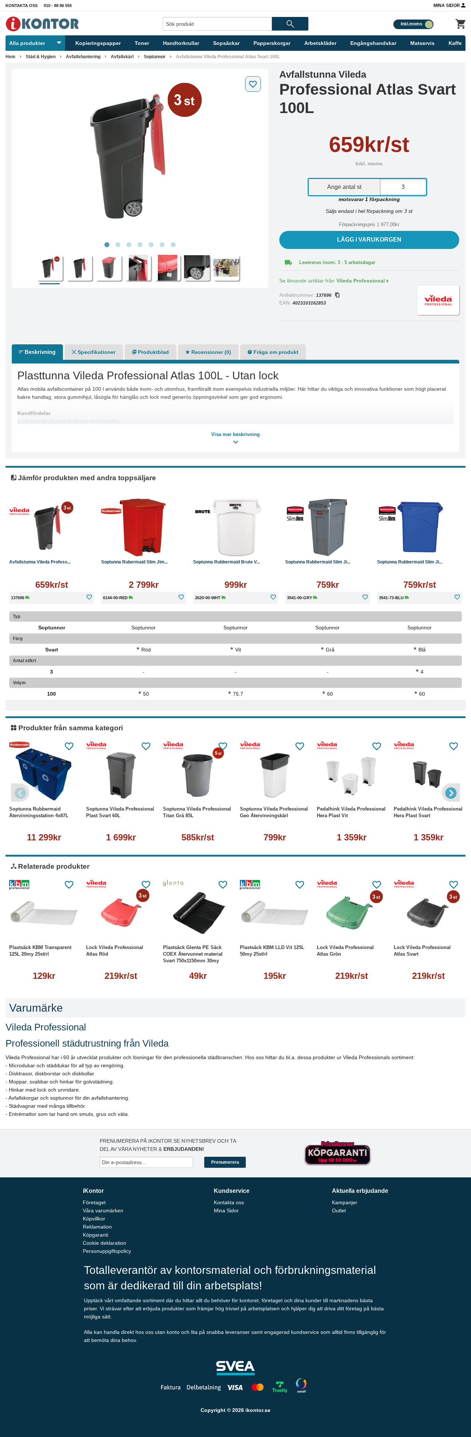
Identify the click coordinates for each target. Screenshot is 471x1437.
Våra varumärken (103, 1210)
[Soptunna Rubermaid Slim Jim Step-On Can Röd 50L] (143, 527)
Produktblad (153, 352)
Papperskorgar (272, 43)
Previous (20, 792)
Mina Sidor (447, 5)
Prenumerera (225, 1162)
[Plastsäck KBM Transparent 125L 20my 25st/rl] (44, 912)
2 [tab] (117, 245)
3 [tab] (128, 245)
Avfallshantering (83, 56)
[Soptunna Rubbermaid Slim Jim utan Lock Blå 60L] (419, 527)
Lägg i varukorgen (369, 239)
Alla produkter (27, 43)
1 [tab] (106, 245)
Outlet (339, 1210)
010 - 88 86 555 (58, 5)
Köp (122, 545)
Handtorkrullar (181, 43)
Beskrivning (39, 352)
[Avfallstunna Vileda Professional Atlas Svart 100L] (140, 155)
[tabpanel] (140, 155)
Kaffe (455, 43)
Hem (10, 56)
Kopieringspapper (98, 43)
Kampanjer (344, 1202)
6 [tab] (162, 245)
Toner (142, 43)
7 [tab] (173, 245)
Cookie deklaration (104, 1243)
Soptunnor (155, 56)
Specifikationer (96, 352)
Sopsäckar (226, 43)
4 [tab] (140, 245)
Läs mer (51, 545)
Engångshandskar (373, 43)
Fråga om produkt (275, 352)
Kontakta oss (22, 5)
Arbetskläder (320, 43)
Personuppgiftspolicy (107, 1251)
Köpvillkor (94, 1219)
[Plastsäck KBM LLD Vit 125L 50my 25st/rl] (274, 912)
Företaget (94, 1202)
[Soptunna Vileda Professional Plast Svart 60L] (121, 774)
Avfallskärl (122, 56)
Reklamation (97, 1227)
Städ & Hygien (41, 56)
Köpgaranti (95, 1235)
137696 (324, 295)
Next (451, 792)
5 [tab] (151, 245)
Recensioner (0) (210, 352)
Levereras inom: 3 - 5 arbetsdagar (337, 262)
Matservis (422, 43)
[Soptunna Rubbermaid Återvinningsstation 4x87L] (44, 774)
